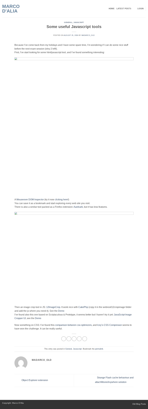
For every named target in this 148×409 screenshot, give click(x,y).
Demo (61, 311)
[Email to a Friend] (74, 338)
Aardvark (78, 207)
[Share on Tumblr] (84, 338)
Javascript (78, 22)
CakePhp (83, 307)
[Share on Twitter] (68, 338)
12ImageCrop (53, 307)
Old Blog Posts (139, 404)
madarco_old (88, 35)
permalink (99, 349)
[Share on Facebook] (63, 338)
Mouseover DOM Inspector (30, 199)
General (68, 22)
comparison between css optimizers (73, 325)
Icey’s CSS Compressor (109, 325)
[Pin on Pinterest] (79, 338)
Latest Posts (123, 9)
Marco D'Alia (11, 8)
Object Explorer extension (34, 380)
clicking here (61, 199)
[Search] (134, 8)
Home (111, 9)
